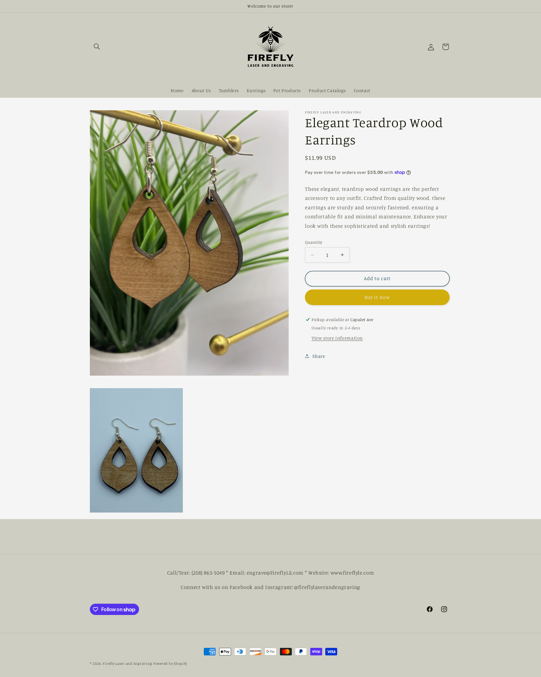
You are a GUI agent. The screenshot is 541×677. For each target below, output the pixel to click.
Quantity (313, 242)
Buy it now (377, 297)
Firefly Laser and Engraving (127, 663)
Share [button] (318, 355)
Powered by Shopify (170, 663)
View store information (337, 338)
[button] (97, 46)
